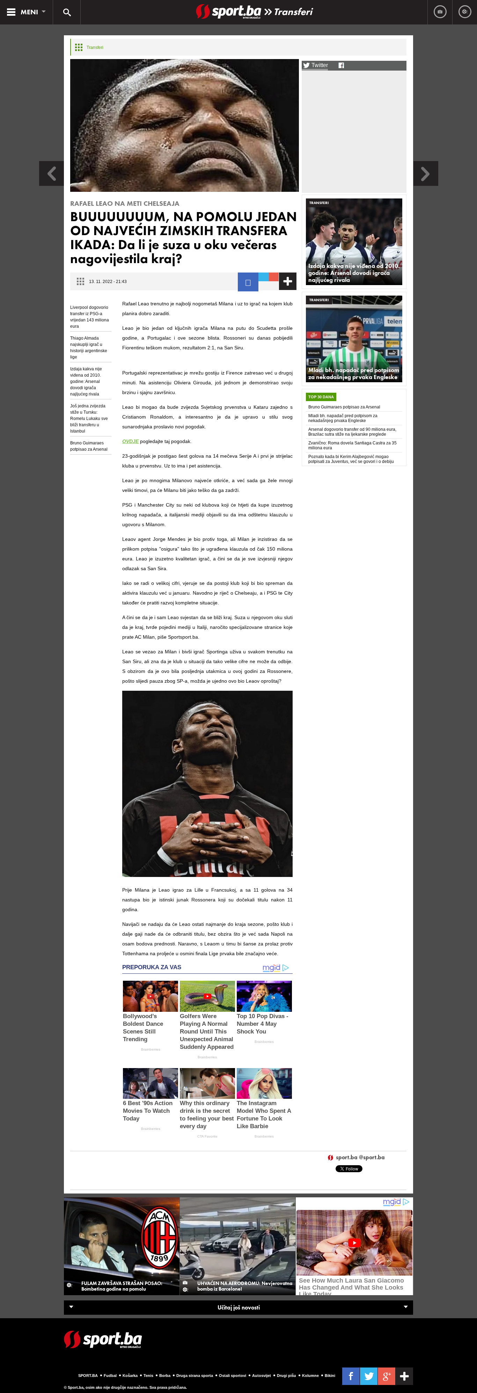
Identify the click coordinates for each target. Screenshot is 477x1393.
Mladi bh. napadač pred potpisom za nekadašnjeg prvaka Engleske (353, 373)
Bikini (330, 1375)
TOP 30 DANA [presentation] (321, 397)
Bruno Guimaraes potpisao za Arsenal (89, 446)
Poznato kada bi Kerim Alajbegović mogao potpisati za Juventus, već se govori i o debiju (351, 459)
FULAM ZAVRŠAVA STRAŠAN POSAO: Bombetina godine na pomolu (121, 1286)
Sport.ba (88, 1375)
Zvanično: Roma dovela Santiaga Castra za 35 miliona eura (352, 445)
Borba (164, 1375)
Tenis (148, 1375)
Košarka (130, 1375)
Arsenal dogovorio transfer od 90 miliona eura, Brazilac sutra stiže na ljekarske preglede (352, 432)
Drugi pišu (286, 1375)
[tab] (321, 397)
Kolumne (310, 1375)
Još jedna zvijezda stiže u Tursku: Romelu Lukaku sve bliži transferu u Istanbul (89, 419)
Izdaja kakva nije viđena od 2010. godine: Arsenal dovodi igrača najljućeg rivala (86, 382)
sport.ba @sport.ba (360, 1158)
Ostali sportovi (232, 1375)
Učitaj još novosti (239, 1307)
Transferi (292, 12)
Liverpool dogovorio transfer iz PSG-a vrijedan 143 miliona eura (89, 317)
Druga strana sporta (194, 1375)
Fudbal (110, 1375)
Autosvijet (261, 1375)
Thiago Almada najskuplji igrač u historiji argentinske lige (88, 348)
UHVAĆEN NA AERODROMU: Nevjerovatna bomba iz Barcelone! (244, 1286)
